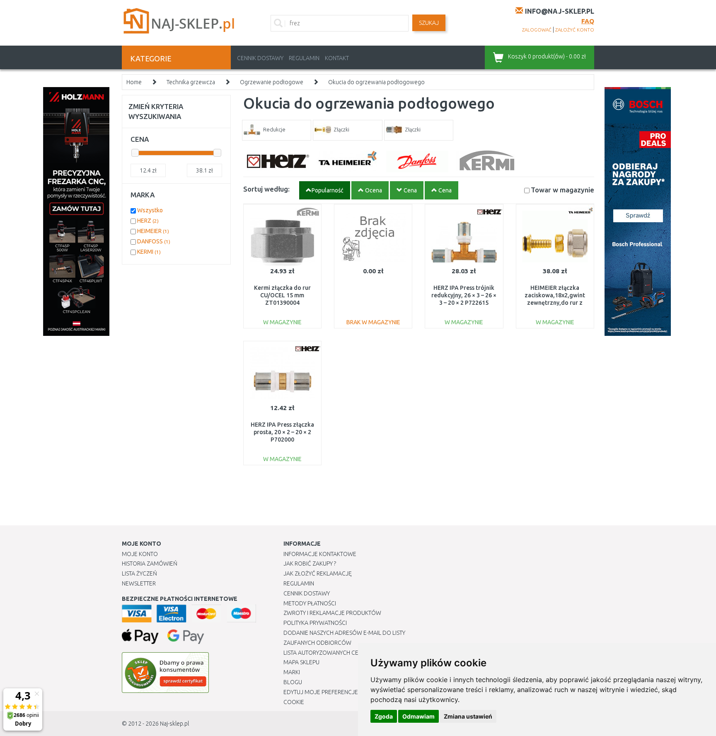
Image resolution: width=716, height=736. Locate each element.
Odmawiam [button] (418, 716)
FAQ (587, 20)
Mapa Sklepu (301, 662)
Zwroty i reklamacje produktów (332, 613)
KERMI (149, 251)
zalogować (537, 29)
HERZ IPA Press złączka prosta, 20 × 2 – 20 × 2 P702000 (282, 432)
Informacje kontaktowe (319, 554)
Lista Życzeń (139, 573)
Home (134, 82)
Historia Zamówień (149, 563)
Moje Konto (140, 554)
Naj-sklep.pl (174, 723)
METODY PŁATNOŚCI (309, 603)
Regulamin (304, 58)
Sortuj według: (266, 189)
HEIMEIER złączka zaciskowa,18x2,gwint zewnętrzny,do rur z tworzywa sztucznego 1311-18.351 (555, 302)
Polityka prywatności (315, 622)
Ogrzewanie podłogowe (271, 82)
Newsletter (139, 583)
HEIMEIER (153, 231)
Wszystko (150, 210)
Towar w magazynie (562, 190)
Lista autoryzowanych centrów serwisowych (351, 652)
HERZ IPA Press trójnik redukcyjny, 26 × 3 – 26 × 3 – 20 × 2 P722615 (463, 295)
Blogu (292, 682)
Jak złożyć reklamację (317, 573)
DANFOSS (153, 241)
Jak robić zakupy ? (309, 563)
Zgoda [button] (384, 716)
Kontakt (337, 58)
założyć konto (574, 29)
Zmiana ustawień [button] (468, 716)
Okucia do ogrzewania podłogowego (376, 82)
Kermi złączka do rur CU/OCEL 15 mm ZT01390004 (282, 295)
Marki (291, 672)
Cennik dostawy (260, 58)
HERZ (148, 220)
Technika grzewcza (191, 82)
